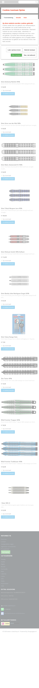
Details (18, 17)
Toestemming (8, 17)
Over (25, 17)
